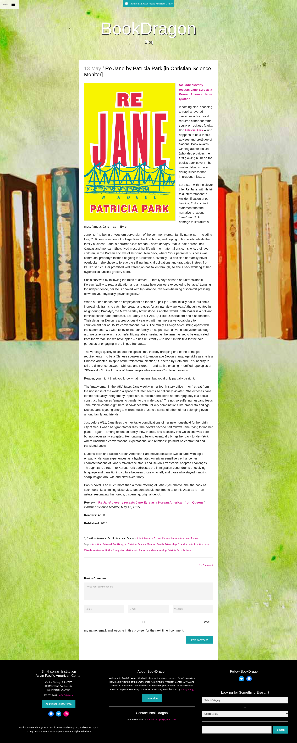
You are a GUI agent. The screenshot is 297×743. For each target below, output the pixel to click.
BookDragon (148, 28)
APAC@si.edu (66, 695)
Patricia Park (193, 130)
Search (281, 729)
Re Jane (187, 550)
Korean (166, 538)
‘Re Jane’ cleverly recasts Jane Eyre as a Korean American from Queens (150, 502)
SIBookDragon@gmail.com (161, 719)
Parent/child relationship (153, 550)
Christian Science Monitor (142, 544)
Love (206, 544)
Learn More (151, 698)
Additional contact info (59, 703)
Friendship (171, 544)
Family (160, 544)
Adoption (96, 544)
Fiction (157, 538)
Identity (198, 544)
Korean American (180, 538)
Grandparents (185, 544)
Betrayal (107, 544)
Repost (195, 538)
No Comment (206, 565)
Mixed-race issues (94, 550)
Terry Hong (187, 689)
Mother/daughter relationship (121, 550)
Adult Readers (145, 538)
